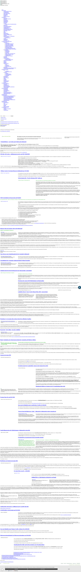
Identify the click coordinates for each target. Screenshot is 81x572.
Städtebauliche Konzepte (7, 93)
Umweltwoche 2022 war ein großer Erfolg (7, 556)
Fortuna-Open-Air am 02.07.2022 (7, 397)
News (4, 103)
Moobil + (5, 32)
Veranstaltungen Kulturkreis (7, 60)
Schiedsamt (5, 35)
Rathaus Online (6, 33)
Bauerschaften (6, 14)
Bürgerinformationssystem (7, 18)
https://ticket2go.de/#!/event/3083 (36, 403)
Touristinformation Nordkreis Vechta (8, 68)
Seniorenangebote (6, 87)
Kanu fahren (7, 52)
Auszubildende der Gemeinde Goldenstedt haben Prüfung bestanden (15, 260)
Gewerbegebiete (6, 89)
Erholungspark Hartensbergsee (9, 43)
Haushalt (5, 82)
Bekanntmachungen (6, 80)
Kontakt (5, 105)
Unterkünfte (5, 56)
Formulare (5, 23)
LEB (6, 64)
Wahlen (5, 78)
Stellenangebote (6, 39)
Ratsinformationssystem (8, 71)
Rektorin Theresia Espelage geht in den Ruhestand (11, 228)
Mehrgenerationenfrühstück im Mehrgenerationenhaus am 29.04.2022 (15, 535)
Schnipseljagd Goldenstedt (8, 55)
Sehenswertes (5, 42)
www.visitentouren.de (24, 152)
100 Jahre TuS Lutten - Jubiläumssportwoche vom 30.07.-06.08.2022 (15, 154)
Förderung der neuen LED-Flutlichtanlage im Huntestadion (31, 280)
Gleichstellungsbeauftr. (8, 74)
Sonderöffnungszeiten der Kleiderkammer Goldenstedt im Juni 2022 (15, 430)
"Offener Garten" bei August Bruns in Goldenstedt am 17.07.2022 (14, 170)
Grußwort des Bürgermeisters (8, 11)
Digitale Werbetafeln (6, 100)
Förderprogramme (6, 102)
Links (4, 31)
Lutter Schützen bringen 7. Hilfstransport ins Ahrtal (9, 557)
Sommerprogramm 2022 (5, 355)
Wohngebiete (5, 91)
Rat (4, 70)
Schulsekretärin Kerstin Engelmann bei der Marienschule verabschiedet (16, 270)
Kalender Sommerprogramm (9, 59)
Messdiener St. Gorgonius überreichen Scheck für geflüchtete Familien (15, 318)
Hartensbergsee (7, 51)
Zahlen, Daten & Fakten (7, 13)
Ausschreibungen (6, 81)
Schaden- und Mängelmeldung (8, 34)
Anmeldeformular (23, 524)
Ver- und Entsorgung (6, 40)
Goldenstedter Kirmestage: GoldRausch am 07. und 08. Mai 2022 (14, 506)
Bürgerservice (4, 17)
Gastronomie (5, 57)
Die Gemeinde (4, 10)
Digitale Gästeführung (7, 16)
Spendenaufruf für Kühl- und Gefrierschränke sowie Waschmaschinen (29, 544)
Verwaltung (5, 72)
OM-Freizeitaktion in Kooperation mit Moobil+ (10, 197)
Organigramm (7, 75)
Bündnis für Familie (6, 83)
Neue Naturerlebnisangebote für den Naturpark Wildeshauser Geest (23, 554)
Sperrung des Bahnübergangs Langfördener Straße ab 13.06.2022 (32, 405)
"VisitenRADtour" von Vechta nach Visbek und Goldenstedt (13, 141)
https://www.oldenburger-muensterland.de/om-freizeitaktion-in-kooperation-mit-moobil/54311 (20, 225)
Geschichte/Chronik (6, 12)
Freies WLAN (6, 25)
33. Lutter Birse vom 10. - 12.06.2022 (22, 470)
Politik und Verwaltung (5, 69)
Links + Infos (5, 104)
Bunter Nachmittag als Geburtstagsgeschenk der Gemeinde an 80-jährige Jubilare (18, 339)
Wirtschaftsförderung (6, 90)
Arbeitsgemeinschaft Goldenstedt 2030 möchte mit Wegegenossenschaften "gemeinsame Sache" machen (28, 552)
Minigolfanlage (7, 50)
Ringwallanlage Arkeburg (8, 47)
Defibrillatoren (6, 21)
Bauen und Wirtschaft (5, 88)
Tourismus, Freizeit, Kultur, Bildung (7, 41)
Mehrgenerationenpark (8, 46)
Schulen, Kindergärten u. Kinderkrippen (9, 36)
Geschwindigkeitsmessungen (7, 26)
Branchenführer (6, 20)
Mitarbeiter (6, 73)
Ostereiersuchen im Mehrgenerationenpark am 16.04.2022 (10, 558)
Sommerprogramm (7, 37)
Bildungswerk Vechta (8, 66)
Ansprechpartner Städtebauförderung (9, 97)
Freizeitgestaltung (6, 49)
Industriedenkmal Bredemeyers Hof (10, 48)
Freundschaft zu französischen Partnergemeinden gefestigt (30, 437)
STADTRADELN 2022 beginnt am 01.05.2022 (10, 510)
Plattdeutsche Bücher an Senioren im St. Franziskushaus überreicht (50, 386)
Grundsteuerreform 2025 (5, 107)
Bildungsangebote (6, 63)
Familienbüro (5, 84)
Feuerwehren (5, 22)
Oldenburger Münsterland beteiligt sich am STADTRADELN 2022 (11, 555)
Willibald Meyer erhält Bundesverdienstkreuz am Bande (44, 477)
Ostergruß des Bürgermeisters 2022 (18, 553)
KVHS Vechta (7, 65)
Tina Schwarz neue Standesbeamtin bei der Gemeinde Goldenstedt (14, 254)
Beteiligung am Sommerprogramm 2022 (9, 460)
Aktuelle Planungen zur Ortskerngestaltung (9, 99)
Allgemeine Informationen (7, 108)
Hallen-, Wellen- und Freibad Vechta (10, 53)
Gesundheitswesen (6, 85)
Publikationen (5, 67)
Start (2, 9)
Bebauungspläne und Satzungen (8, 92)
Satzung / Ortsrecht (6, 77)
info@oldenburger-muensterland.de (39, 223)
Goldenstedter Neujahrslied (7, 28)
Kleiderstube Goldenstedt (7, 30)
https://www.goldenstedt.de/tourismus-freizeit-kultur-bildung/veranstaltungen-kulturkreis (23, 336)
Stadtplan (5, 38)
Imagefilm (5, 15)
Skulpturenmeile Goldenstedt (9, 45)
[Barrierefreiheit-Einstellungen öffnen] (79, 287)
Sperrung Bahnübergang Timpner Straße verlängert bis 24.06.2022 (14, 529)
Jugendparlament (6, 76)
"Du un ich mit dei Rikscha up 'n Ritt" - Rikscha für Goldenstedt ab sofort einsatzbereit (37, 411)
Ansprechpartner (6, 110)
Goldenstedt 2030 (4, 101)
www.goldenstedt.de (27, 467)
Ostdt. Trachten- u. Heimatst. (9, 44)
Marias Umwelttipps (6, 106)
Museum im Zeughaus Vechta (9, 54)
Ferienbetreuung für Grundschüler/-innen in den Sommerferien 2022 (33, 365)
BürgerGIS (5, 19)
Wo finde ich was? (4, 94)
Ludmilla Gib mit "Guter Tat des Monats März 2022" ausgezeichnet (33, 291)
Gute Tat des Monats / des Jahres (8, 29)
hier (31, 524)
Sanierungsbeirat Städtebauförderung (9, 96)
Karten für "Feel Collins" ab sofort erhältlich (10, 329)
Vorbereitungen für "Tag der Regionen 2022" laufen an (30, 178)
